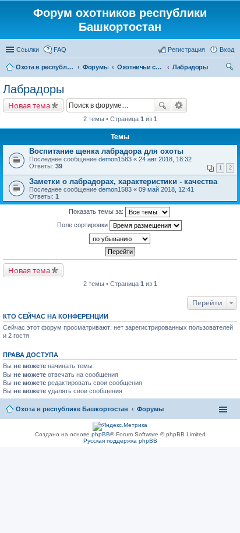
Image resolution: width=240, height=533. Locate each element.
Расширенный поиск (179, 105)
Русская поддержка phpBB (120, 440)
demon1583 (115, 159)
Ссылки (27, 49)
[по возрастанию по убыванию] (120, 239)
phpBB (100, 434)
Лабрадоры (33, 89)
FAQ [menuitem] (60, 49)
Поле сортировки (83, 224)
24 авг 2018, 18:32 (165, 159)
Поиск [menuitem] (230, 68)
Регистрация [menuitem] (186, 49)
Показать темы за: (97, 211)
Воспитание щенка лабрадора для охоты (106, 151)
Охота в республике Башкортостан (72, 408)
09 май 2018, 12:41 (166, 189)
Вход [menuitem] (227, 49)
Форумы (150, 408)
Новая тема (29, 105)
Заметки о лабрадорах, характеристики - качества (123, 181)
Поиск (162, 105)
